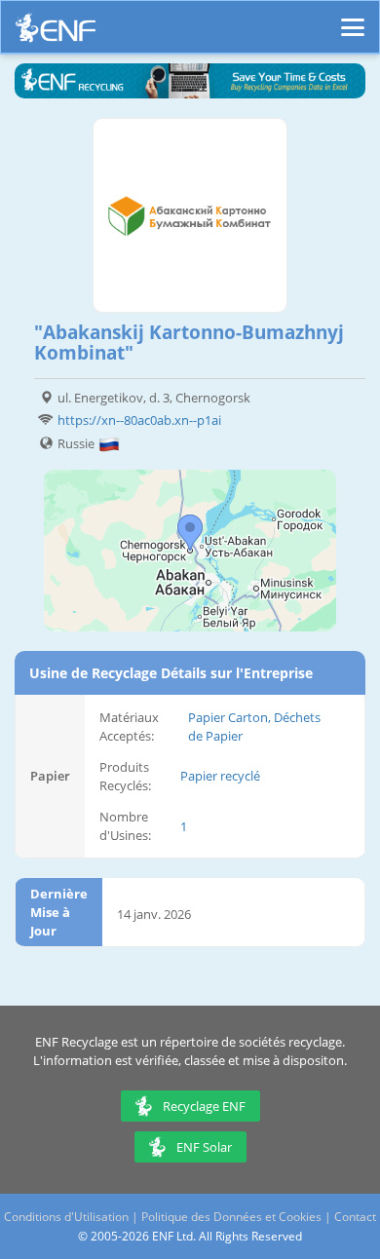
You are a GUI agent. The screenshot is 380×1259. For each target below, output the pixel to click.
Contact (355, 1216)
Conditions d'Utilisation (66, 1216)
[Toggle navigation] (352, 18)
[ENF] (55, 33)
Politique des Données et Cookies (231, 1216)
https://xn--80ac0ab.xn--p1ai (139, 420)
